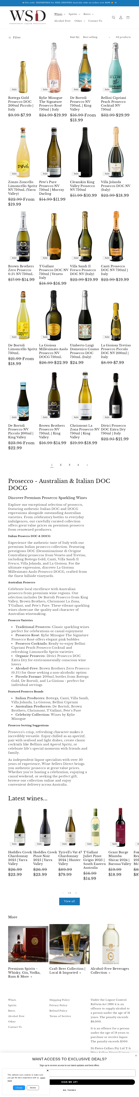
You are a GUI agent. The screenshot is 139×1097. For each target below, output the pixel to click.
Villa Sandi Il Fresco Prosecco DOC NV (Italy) (83, 270)
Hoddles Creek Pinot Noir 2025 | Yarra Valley (45, 858)
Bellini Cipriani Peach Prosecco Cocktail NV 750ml (113, 103)
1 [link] (52, 465)
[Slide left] (63, 893)
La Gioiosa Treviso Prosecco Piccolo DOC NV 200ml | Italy (116, 351)
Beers (11, 1010)
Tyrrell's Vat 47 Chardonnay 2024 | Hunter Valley (70, 858)
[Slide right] (76, 893)
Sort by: (75, 37)
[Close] (47, 1070)
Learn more (13, 1080)
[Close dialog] (136, 1055)
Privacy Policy (58, 1005)
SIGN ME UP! (69, 1082)
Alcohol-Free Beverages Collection (110, 970)
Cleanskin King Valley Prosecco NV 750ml (82, 186)
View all (69, 901)
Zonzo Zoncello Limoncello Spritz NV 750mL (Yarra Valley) (22, 188)
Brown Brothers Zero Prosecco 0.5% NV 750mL (21, 270)
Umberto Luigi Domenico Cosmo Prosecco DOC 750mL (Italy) (84, 351)
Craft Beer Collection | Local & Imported (67, 970)
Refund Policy (58, 1010)
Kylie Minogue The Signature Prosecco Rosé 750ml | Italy (51, 103)
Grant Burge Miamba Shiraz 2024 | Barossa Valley (119, 858)
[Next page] (87, 465)
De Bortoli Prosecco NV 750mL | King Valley (80, 103)
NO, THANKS (69, 1090)
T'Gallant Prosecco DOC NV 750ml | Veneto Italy (53, 272)
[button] (59, 14)
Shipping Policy (59, 1000)
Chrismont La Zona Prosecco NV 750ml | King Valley (84, 431)
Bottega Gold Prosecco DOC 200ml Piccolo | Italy (20, 103)
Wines (12, 1000)
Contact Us (15, 1027)
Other (12, 1021)
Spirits (12, 1005)
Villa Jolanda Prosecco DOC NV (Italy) (115, 186)
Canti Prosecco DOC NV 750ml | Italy (114, 270)
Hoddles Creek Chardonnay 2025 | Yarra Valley (20, 858)
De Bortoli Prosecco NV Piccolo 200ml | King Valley (20, 431)
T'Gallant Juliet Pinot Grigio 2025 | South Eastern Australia (94, 860)
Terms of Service (60, 1016)
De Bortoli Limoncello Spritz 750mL (22, 349)
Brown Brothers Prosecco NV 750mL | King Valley (52, 431)
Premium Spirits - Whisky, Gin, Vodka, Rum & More (24, 972)
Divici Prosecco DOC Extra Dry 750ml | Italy (113, 429)
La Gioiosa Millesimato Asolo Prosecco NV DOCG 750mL (53, 351)
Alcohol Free (16, 1016)
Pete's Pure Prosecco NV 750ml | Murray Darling (51, 188)
